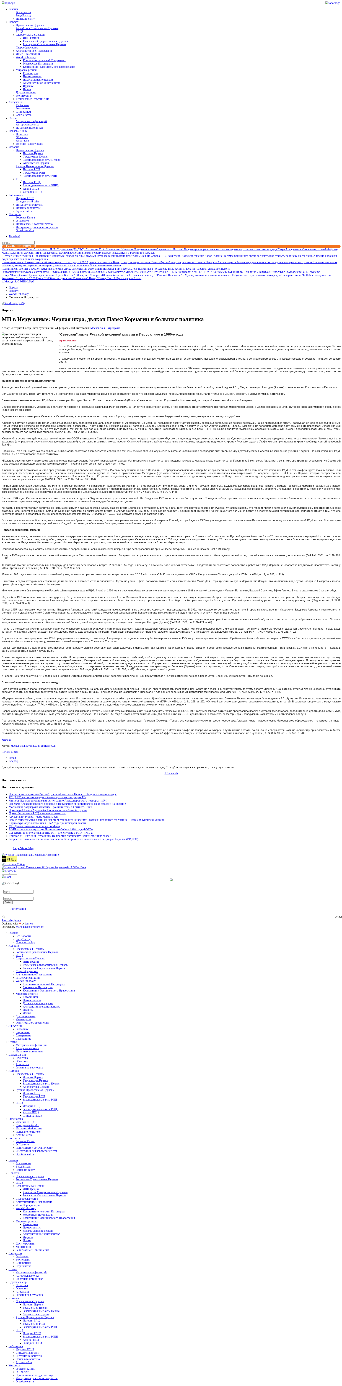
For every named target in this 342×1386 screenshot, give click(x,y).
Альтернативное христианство (41, 82)
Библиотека (16, 195)
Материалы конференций (31, 121)
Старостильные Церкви (30, 34)
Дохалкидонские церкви (38, 79)
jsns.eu (29, 923)
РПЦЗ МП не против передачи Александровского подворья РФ (47, 797)
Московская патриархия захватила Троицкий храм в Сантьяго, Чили (50, 806)
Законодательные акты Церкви (42, 159)
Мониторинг (24, 95)
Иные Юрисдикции (28, 53)
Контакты (15, 214)
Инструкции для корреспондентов (37, 227)
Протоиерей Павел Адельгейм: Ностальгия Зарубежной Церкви (48, 810)
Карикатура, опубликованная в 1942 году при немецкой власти (47, 823)
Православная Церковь (30, 25)
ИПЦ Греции (31, 37)
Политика (22, 134)
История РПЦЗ (32, 182)
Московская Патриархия (38, 63)
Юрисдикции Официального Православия (49, 66)
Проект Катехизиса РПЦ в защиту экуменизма (37, 813)
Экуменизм (23, 108)
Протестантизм (32, 76)
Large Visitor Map (23, 848)
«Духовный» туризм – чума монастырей (33, 816)
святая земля (48, 745)
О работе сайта (25, 230)
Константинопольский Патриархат (44, 60)
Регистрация (18, 908)
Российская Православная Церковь (37, 28)
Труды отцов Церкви (35, 156)
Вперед (13, 760)
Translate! (14, 236)
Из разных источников (29, 127)
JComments (171, 773)
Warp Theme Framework (30, 926)
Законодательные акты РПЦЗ (41, 185)
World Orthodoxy (26, 57)
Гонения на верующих (29, 143)
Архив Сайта (24, 211)
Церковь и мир (18, 130)
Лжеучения (15, 102)
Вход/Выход (23, 15)
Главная (13, 9)
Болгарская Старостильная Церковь (44, 44)
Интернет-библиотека (29, 204)
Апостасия (22, 140)
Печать (6, 751)
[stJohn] (7, 876)
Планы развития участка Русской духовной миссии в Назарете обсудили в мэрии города (62, 794)
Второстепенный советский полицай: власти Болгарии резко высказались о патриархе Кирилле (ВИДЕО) (73, 839)
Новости (14, 21)
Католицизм (30, 73)
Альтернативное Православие (34, 50)
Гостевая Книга (25, 217)
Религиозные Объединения (32, 98)
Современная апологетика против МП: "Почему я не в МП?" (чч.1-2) (51, 832)
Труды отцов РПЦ (34, 172)
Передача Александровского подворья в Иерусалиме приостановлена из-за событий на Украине (67, 803)
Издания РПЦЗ (25, 198)
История (14, 146)
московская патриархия (25, 745)
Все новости (23, 12)
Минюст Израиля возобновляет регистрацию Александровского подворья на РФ (58, 800)
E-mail (14, 751)
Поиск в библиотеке (28, 207)
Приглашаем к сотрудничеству (34, 223)
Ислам (27, 89)
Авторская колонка (27, 124)
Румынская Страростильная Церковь (45, 41)
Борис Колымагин (68, 341)
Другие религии (26, 92)
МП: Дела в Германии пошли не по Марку (34, 826)
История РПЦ (31, 169)
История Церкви (33, 153)
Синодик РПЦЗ (32, 191)
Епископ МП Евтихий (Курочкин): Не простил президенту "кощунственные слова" (60, 835)
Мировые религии (27, 69)
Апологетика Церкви (36, 162)
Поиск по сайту (25, 18)
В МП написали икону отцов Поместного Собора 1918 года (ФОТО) (51, 829)
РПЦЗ (19, 31)
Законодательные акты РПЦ (40, 175)
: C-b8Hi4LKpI (18, 281)
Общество (22, 137)
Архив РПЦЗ (31, 188)
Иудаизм (28, 85)
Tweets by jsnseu (11, 920)
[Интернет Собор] (13, 864)
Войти (8, 902)
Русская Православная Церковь (35, 166)
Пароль (7, 895)
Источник (6, 740)
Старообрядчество (27, 47)
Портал (13, 287)
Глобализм (22, 105)
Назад (12, 757)
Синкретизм (23, 111)
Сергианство (24, 114)
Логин (7, 888)
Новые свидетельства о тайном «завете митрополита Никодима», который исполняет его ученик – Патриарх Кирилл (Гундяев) (86, 819)
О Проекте (22, 220)
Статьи (13, 118)
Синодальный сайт (27, 201)
